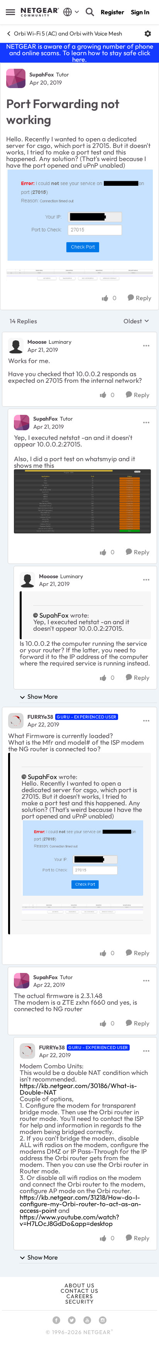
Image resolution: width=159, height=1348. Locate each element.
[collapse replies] (79, 336)
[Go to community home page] (40, 12)
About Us (79, 1285)
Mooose (37, 342)
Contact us (79, 1290)
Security (79, 1301)
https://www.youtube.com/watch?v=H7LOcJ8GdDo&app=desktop (69, 1220)
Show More (42, 696)
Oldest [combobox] (136, 321)
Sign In (140, 12)
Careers (79, 1296)
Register (112, 12)
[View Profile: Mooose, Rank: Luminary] (16, 345)
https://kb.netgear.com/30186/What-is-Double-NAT (78, 1088)
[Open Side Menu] (10, 12)
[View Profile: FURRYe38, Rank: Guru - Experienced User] (16, 720)
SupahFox (41, 74)
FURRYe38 (40, 717)
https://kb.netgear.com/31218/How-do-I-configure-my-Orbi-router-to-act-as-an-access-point (80, 1203)
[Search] (90, 12)
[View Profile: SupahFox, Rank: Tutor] (15, 78)
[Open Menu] (147, 33)
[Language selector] (71, 12)
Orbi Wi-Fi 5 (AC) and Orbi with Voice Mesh (68, 33)
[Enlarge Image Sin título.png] (79, 215)
